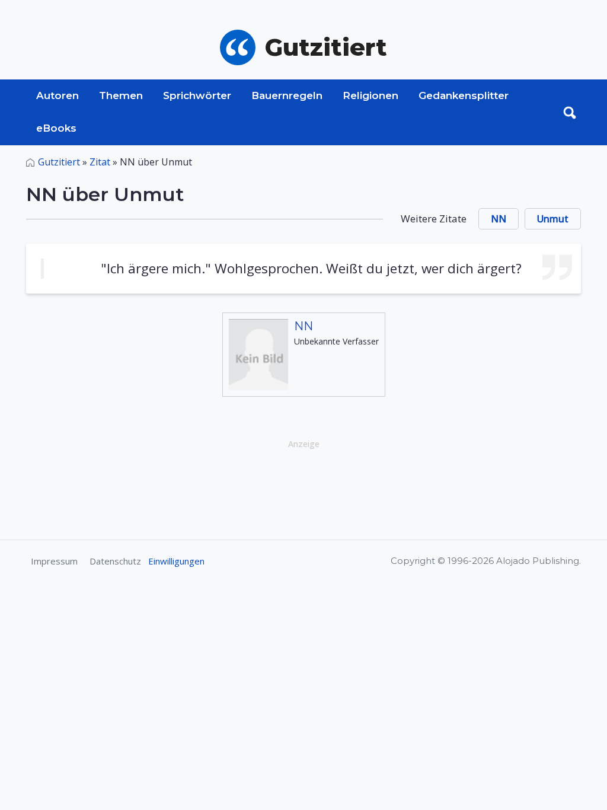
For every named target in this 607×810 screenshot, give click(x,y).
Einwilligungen (176, 561)
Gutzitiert (59, 161)
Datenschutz (115, 561)
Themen (121, 95)
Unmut (552, 218)
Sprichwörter (197, 95)
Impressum (54, 561)
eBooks (56, 128)
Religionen (370, 95)
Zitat (100, 161)
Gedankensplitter (463, 95)
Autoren (57, 95)
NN (498, 218)
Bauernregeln (286, 95)
